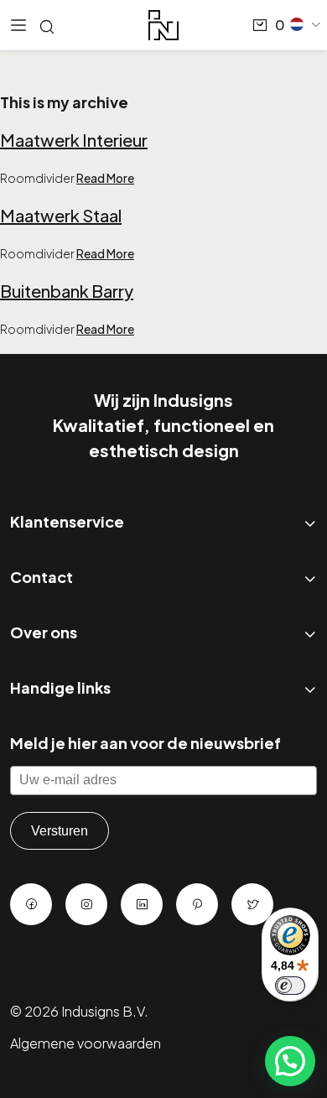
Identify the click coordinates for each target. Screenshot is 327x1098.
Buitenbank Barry (66, 290)
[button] (306, 24)
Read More (105, 177)
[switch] (290, 985)
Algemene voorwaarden (85, 1043)
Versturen (59, 831)
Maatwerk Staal (61, 215)
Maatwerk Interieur (74, 139)
